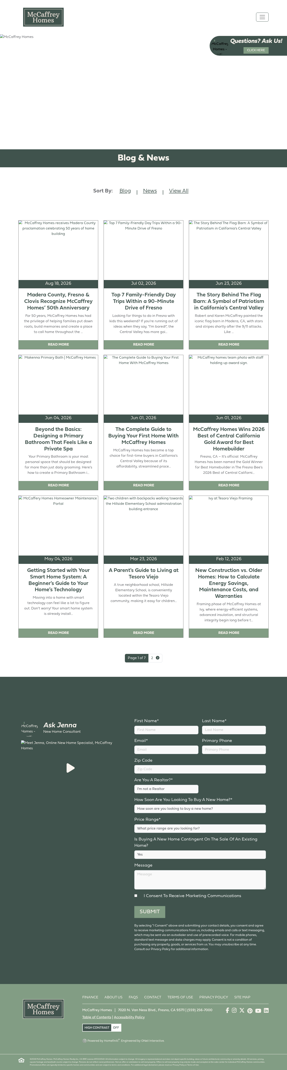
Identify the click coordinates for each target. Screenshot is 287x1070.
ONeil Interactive (152, 1040)
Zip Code (143, 761)
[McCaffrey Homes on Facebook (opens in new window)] (228, 1011)
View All (179, 191)
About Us (113, 997)
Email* (141, 741)
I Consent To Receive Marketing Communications (191, 896)
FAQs (133, 997)
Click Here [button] (256, 50)
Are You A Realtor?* (153, 780)
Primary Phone (217, 741)
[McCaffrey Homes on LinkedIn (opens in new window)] (266, 1011)
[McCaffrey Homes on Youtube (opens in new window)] (258, 1011)
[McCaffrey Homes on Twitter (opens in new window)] (242, 1011)
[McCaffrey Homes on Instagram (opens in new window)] (234, 1011)
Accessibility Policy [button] (129, 1017)
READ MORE (58, 344)
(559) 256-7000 (199, 1010)
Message (143, 865)
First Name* (146, 721)
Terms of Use (180, 997)
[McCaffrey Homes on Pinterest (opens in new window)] (250, 1011)
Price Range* (147, 820)
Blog (125, 191)
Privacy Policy (213, 997)
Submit (150, 912)
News (150, 191)
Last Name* (214, 721)
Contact (152, 997)
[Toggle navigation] (262, 17)
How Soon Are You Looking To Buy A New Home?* (183, 800)
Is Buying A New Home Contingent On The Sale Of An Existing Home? (195, 842)
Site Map (242, 997)
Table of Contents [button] (96, 1017)
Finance (90, 997)
